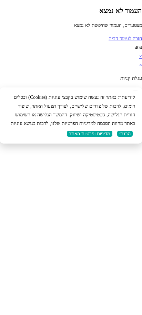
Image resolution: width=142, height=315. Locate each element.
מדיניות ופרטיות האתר (89, 133)
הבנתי (125, 133)
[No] (135, 91)
